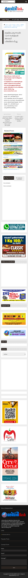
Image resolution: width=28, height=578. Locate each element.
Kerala (13, 24)
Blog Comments (9, 178)
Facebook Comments (19, 178)
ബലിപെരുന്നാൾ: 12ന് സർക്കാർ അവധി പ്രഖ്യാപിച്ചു (13, 26)
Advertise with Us (6, 534)
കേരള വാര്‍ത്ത (8, 26)
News (18, 24)
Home (6, 24)
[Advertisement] (14, 374)
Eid (10, 24)
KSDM (17, 575)
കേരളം (22, 24)
